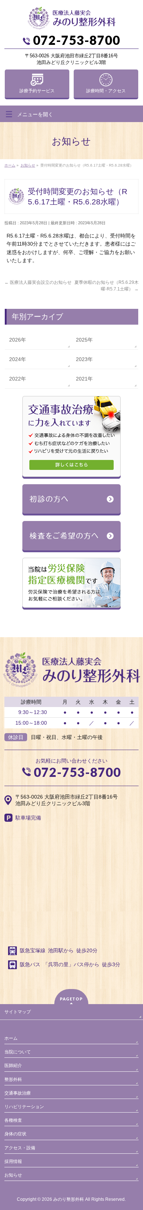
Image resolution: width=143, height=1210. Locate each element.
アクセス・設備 (19, 1147)
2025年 (84, 340)
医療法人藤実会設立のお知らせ (38, 282)
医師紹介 (13, 1065)
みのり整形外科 (68, 1199)
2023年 (84, 359)
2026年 (17, 340)
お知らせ (13, 1175)
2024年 (17, 359)
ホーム (11, 1038)
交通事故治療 (17, 1093)
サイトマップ (17, 1011)
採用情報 (13, 1161)
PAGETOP (71, 998)
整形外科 (13, 1079)
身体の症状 (15, 1133)
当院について (17, 1051)
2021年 (84, 379)
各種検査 (13, 1120)
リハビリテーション (24, 1106)
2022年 (17, 379)
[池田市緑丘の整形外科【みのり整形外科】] (71, 21)
